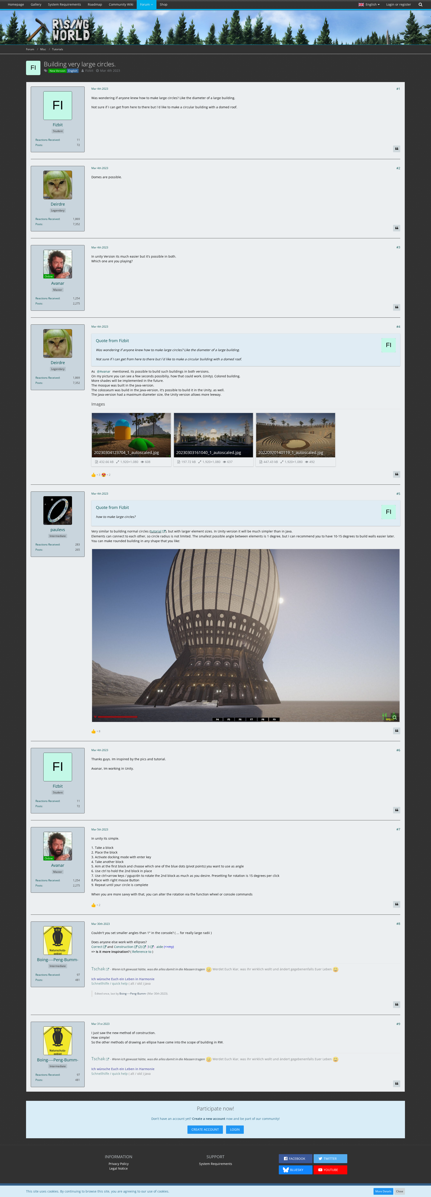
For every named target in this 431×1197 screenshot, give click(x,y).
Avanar (105, 371)
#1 (398, 89)
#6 (398, 750)
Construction (123, 947)
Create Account (205, 1129)
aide (159, 947)
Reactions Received (47, 140)
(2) (140, 947)
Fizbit (89, 70)
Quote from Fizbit (112, 340)
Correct (96, 947)
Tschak (98, 968)
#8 (398, 923)
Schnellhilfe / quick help (109, 983)
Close (399, 1191)
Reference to (141, 951)
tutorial (155, 531)
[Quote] (396, 149)
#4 (398, 326)
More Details (383, 1191)
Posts (38, 145)
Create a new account (208, 1119)
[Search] (420, 4)
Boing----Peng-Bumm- (133, 993)
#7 (398, 829)
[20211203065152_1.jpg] (245, 635)
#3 (398, 247)
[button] (369, 4)
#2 (398, 168)
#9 (398, 1024)
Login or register (398, 4)
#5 (398, 493)
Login (235, 1129)
